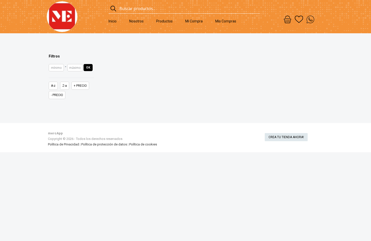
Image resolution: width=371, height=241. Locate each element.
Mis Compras (225, 21)
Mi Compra (194, 21)
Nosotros (136, 21)
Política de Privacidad (63, 144)
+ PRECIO (80, 85)
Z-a (64, 85)
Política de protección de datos (104, 144)
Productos (164, 21)
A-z (53, 85)
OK (88, 67)
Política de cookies (143, 144)
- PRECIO (57, 95)
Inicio (113, 21)
